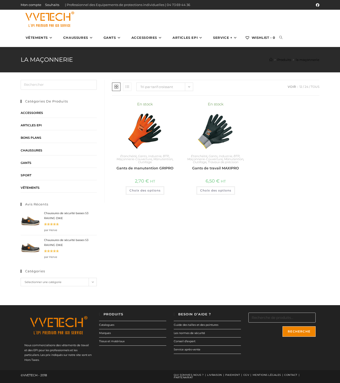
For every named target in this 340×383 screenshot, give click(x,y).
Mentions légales (267, 375)
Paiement (232, 375)
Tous (315, 87)
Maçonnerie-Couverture (134, 159)
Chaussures (31, 150)
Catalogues (106, 325)
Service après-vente (187, 349)
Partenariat (183, 377)
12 (300, 87)
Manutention (163, 159)
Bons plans (31, 138)
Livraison (214, 375)
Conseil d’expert (184, 341)
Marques (105, 333)
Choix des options (145, 190)
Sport (26, 175)
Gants (142, 156)
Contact (290, 375)
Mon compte (31, 5)
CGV (246, 375)
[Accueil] (271, 60)
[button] (160, 106)
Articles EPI (31, 125)
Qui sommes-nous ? (189, 375)
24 (306, 87)
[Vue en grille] (116, 87)
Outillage (145, 162)
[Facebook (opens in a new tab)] (316, 4)
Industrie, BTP (158, 156)
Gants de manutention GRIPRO (144, 168)
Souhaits (52, 5)
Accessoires (32, 113)
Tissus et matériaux (112, 341)
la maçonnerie (307, 60)
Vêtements (30, 188)
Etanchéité (128, 156)
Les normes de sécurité (189, 333)
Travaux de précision (223, 162)
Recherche (299, 331)
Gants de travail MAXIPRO (215, 168)
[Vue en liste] (127, 87)
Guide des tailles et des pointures (196, 325)
